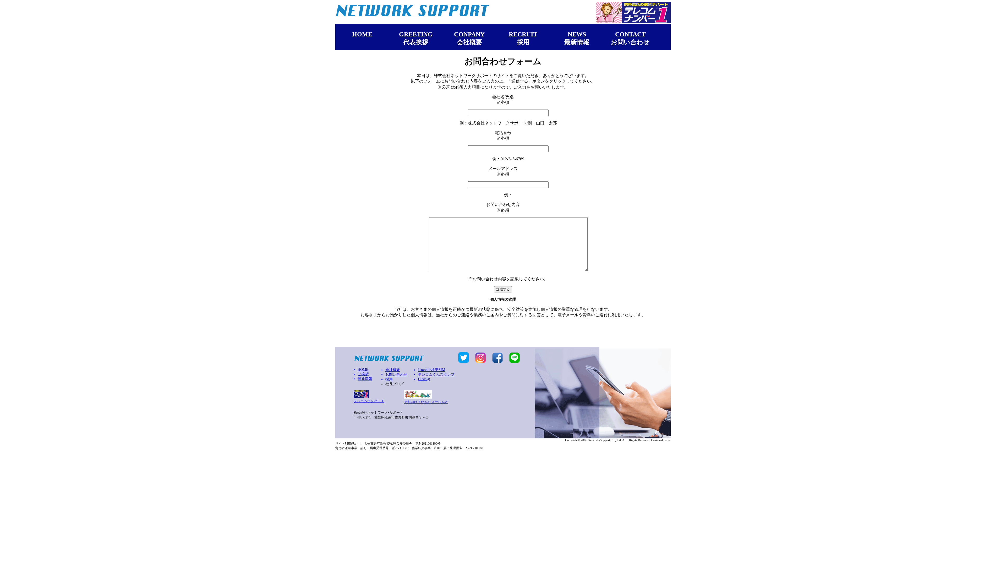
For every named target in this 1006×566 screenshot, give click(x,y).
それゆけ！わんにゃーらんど (426, 402)
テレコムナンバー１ (369, 401)
